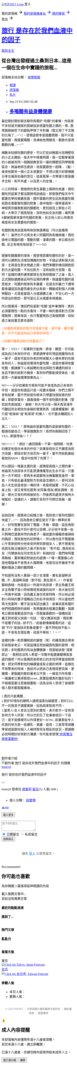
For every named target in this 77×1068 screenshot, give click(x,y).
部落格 (14, 90)
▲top (5, 807)
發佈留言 (8, 839)
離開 (22, 1060)
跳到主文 (8, 50)
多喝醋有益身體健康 (30, 111)
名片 (12, 94)
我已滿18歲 (9, 1060)
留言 (35, 789)
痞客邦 (27, 789)
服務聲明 (43, 1013)
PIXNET (18, 1008)
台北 (5, 969)
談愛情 (31, 800)
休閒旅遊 (34, 77)
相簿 (12, 85)
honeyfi (6, 767)
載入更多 (8, 814)
